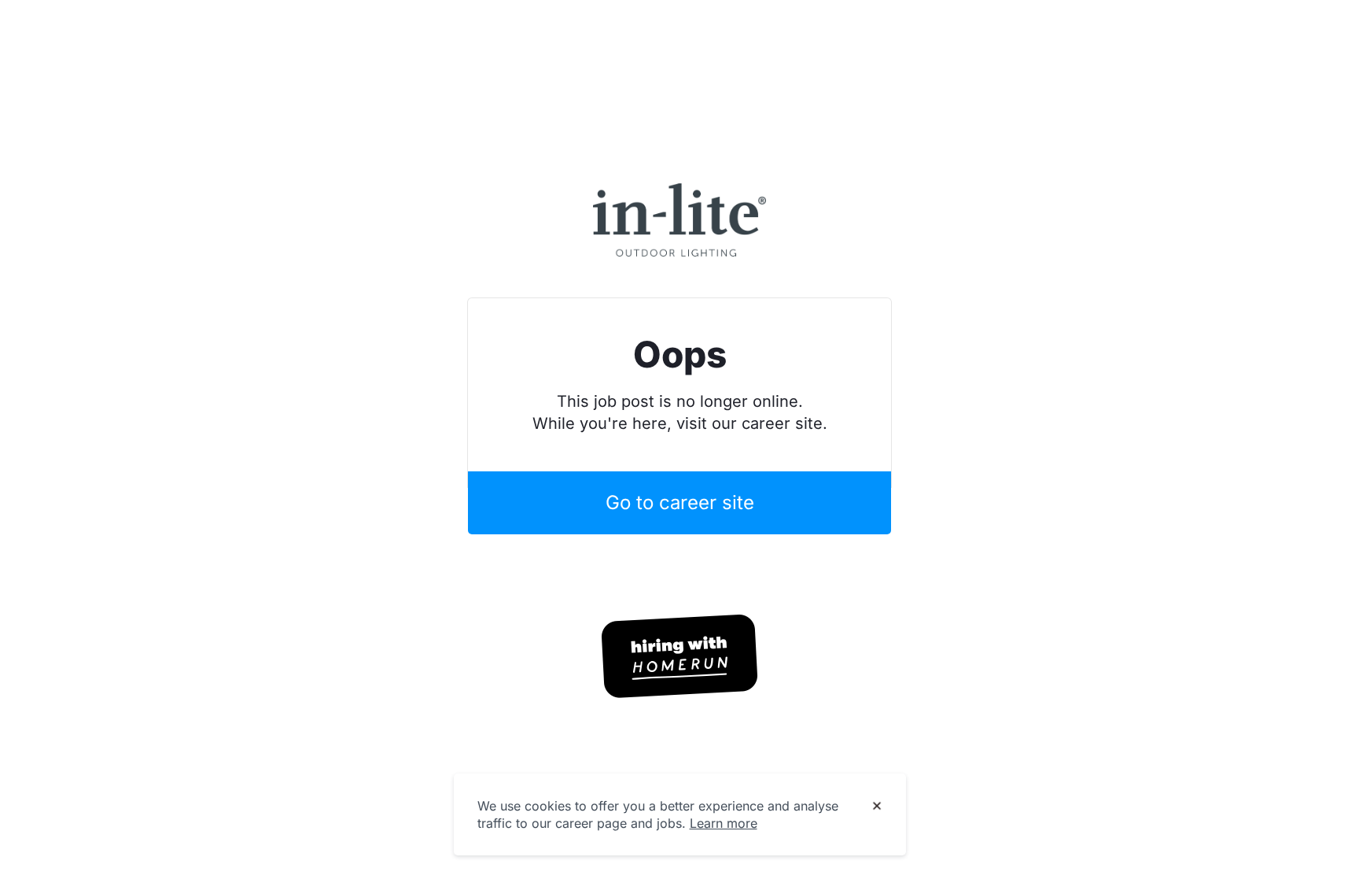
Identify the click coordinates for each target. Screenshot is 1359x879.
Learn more (723, 823)
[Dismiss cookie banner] (876, 806)
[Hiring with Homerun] (679, 656)
